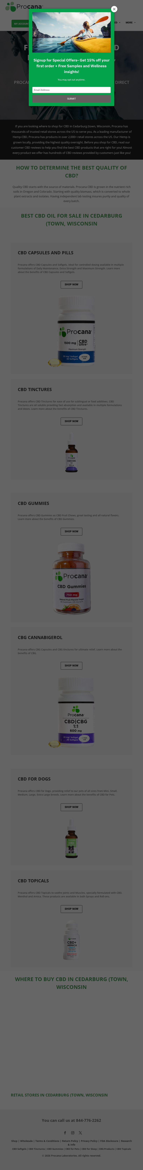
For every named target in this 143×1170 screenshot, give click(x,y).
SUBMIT (71, 98)
